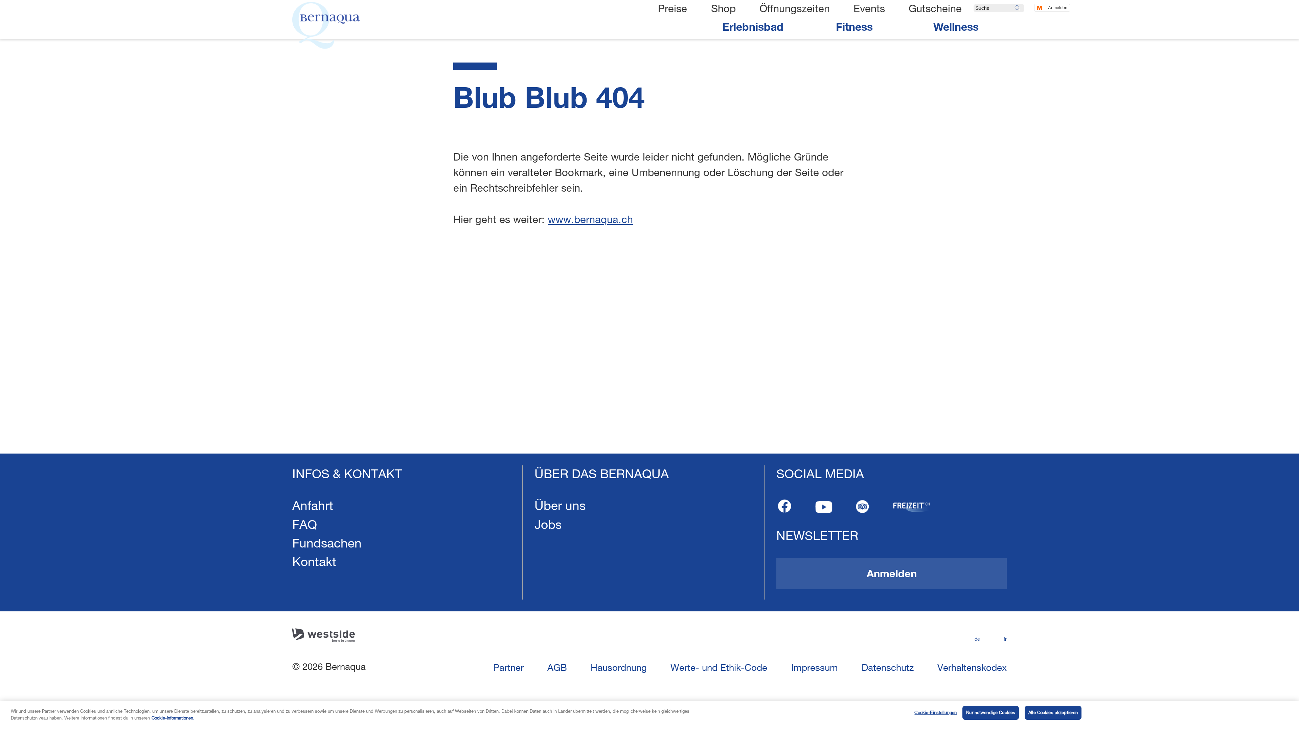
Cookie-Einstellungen (935, 712)
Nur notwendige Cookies (990, 712)
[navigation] (649, 592)
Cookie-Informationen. (173, 717)
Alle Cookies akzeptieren (1053, 712)
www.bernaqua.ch (590, 219)
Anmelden (1057, 7)
